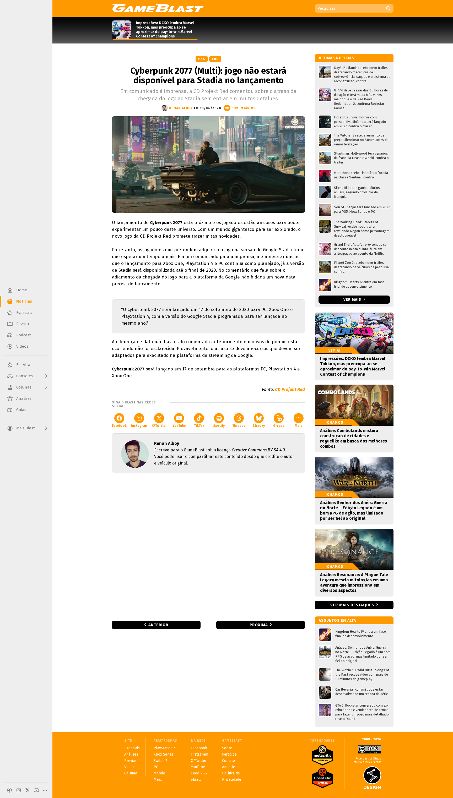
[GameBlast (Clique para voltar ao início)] (158, 8)
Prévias (130, 760)
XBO (215, 59)
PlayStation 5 (164, 748)
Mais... (158, 779)
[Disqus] (208, 546)
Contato (228, 760)
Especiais (132, 748)
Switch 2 (160, 760)
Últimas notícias (336, 58)
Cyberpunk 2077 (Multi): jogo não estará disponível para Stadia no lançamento (209, 75)
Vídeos (130, 767)
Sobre (227, 748)
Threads (238, 426)
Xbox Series (164, 754)
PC (156, 767)
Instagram (139, 426)
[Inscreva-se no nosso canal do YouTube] (36, 790)
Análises (131, 754)
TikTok (199, 426)
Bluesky (259, 426)
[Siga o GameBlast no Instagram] (18, 790)
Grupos (278, 426)
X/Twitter (159, 426)
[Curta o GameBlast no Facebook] (9, 790)
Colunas (131, 773)
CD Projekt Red (290, 389)
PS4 (201, 59)
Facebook (119, 426)
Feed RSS (199, 773)
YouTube (179, 426)
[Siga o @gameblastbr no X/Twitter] (27, 790)
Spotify (219, 426)
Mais (298, 426)
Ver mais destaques (352, 605)
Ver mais (352, 299)
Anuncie (228, 767)
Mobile (159, 773)
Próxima (259, 624)
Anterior (158, 624)
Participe (229, 754)
